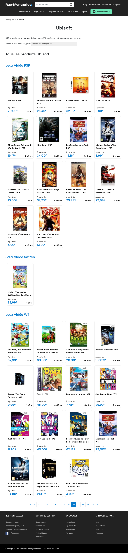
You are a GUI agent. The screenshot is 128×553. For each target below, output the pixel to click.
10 (74, 504)
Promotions (70, 522)
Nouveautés (70, 529)
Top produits (71, 526)
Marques (10, 19)
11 (78, 504)
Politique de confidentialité (16, 529)
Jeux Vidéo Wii (17, 314)
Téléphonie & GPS (56, 11)
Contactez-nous (12, 522)
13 (88, 504)
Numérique (40, 537)
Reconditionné (103, 11)
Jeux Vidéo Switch (20, 257)
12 (83, 504)
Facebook (14, 533)
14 (93, 504)
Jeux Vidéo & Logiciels (78, 11)
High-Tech (39, 11)
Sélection (106, 4)
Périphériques (41, 533)
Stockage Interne (42, 529)
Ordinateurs (40, 526)
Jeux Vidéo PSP (18, 65)
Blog (85, 4)
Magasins (117, 4)
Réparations (94, 4)
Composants (41, 522)
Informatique (24, 11)
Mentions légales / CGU (15, 526)
